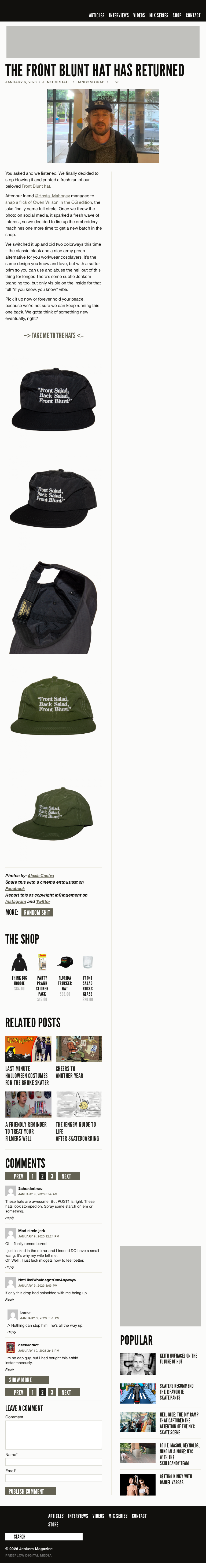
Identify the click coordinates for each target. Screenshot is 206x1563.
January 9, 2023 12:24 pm (38, 1236)
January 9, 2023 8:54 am (38, 1194)
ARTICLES (97, 15)
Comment (14, 1417)
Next (66, 1176)
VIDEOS (139, 15)
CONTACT (193, 15)
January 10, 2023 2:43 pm (38, 1350)
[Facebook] (155, 6)
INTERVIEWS (119, 15)
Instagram (15, 901)
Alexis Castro (41, 875)
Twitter (43, 901)
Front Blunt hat (36, 186)
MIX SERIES (158, 15)
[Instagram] (171, 6)
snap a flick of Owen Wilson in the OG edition (48, 202)
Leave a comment (24, 1408)
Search (9, 1536)
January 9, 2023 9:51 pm (40, 1318)
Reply (9, 1218)
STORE (53, 1524)
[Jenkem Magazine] (43, 10)
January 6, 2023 (21, 82)
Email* (10, 1470)
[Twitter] (162, 6)
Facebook (15, 888)
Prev (18, 1176)
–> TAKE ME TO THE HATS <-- (54, 335)
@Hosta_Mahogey (52, 195)
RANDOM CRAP (90, 82)
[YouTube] (183, 6)
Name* (11, 1454)
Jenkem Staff (56, 82)
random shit (37, 912)
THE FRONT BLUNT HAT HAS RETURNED (95, 70)
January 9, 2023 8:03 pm (38, 1285)
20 (115, 82)
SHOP (177, 15)
